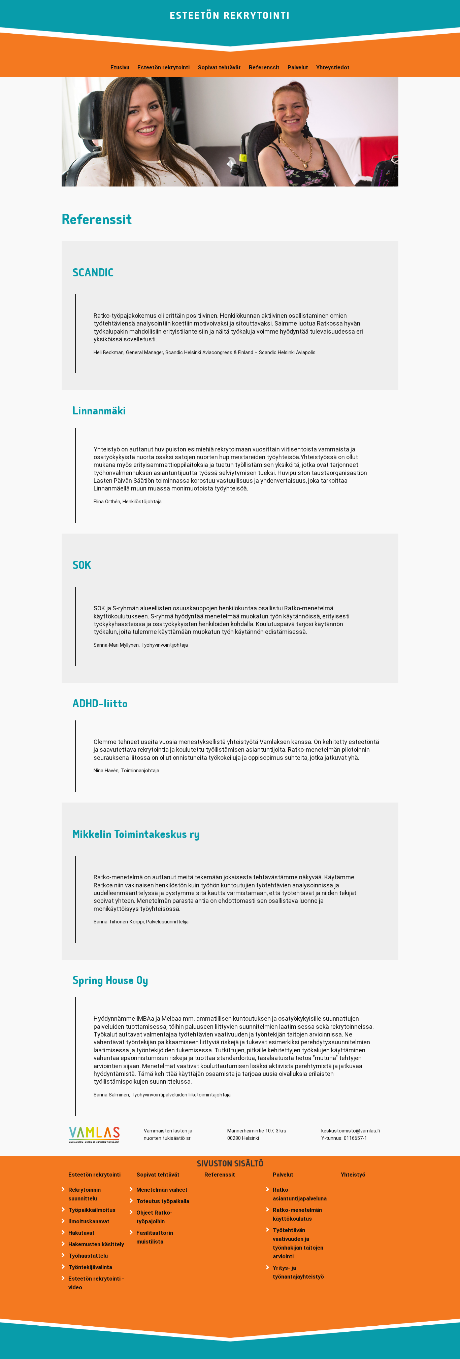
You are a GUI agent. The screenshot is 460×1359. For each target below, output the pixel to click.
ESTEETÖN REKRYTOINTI (230, 16)
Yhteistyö (353, 1174)
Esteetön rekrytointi (94, 1174)
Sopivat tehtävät (157, 1174)
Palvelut (283, 1174)
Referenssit (219, 1174)
